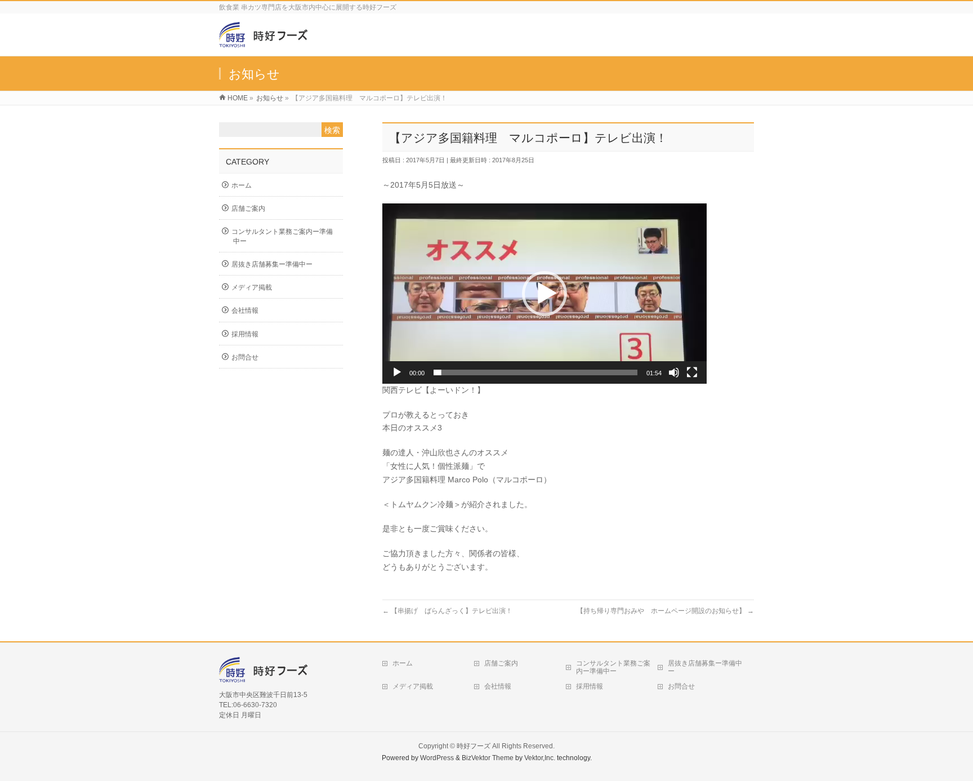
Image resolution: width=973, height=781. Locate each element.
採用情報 (244, 334)
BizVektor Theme (488, 758)
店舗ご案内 (248, 208)
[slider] (535, 372)
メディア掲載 (251, 287)
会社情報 (244, 310)
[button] (544, 293)
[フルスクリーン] (692, 372)
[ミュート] (674, 372)
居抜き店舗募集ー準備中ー (272, 264)
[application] (544, 293)
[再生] (397, 372)
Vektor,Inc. (539, 758)
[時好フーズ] (266, 41)
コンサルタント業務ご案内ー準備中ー (282, 236)
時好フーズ (473, 746)
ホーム (241, 185)
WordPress (437, 758)
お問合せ (244, 357)
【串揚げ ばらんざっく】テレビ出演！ (447, 611)
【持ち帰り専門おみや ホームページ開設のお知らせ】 (665, 611)
